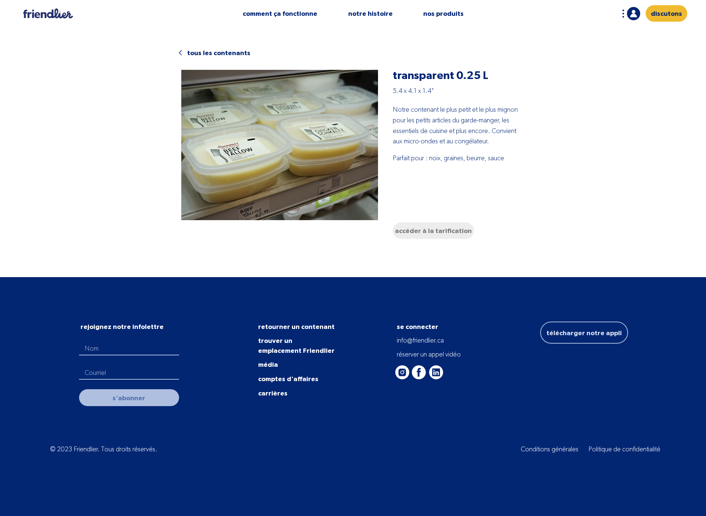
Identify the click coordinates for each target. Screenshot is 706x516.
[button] (280, 13)
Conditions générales (549, 449)
